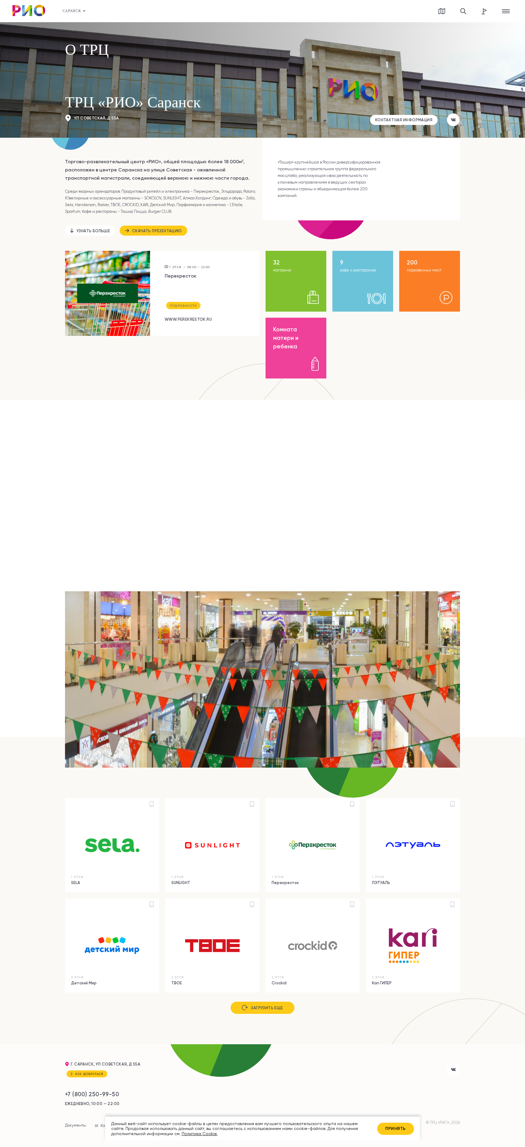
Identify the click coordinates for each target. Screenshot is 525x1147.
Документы (75, 1125)
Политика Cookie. (200, 1133)
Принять (395, 1128)
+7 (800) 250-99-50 (92, 1094)
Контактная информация (403, 119)
